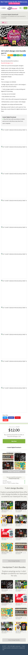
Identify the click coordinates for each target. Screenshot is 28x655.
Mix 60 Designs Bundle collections (20, 510)
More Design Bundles (14, 561)
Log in (25, 8)
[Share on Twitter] (5, 417)
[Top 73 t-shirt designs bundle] (7, 519)
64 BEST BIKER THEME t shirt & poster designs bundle (20, 538)
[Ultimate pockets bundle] (20, 465)
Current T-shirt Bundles (14, 3)
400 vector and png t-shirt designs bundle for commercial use (6, 538)
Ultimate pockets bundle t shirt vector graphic (6, 552)
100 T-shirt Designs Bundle (20, 524)
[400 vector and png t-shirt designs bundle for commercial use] (7, 533)
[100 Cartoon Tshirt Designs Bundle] (7, 505)
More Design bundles (14, 640)
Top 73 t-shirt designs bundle (6, 524)
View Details (4, 511)
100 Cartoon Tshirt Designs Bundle (6, 510)
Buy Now (14, 441)
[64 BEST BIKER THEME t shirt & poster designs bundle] (8, 465)
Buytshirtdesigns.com (7, 63)
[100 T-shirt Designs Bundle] (21, 519)
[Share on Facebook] (11, 417)
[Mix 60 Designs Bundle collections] (20, 457)
